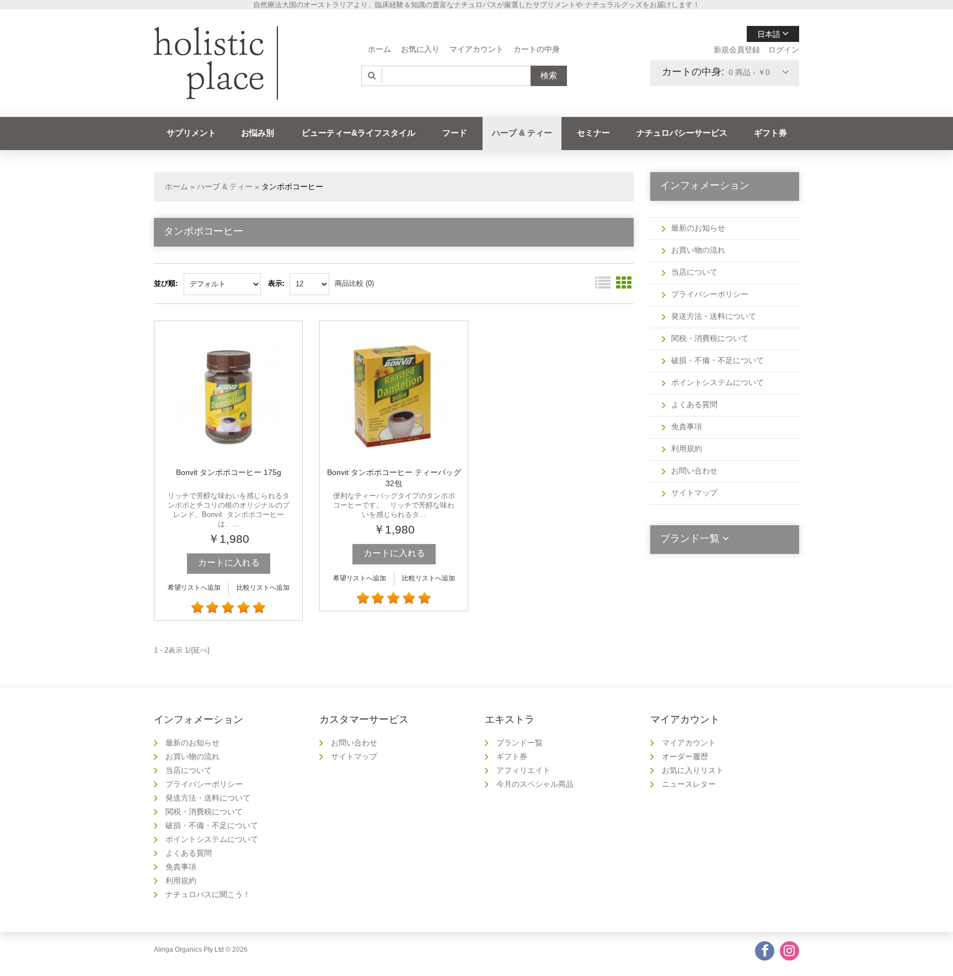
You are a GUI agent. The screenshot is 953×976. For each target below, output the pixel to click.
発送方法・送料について (713, 316)
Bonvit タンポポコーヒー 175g (228, 472)
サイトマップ (694, 492)
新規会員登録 (737, 49)
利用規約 (686, 448)
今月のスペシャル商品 (535, 784)
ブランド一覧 (519, 742)
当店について (694, 272)
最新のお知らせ (698, 227)
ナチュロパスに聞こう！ (207, 894)
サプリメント (191, 132)
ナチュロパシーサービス (681, 132)
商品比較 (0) (354, 283)
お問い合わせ (694, 470)
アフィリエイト (523, 770)
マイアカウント (476, 49)
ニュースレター (689, 784)
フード (454, 132)
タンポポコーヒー (292, 186)
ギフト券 (770, 132)
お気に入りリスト (693, 770)
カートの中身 (536, 49)
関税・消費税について (709, 338)
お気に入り (420, 49)
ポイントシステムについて (717, 382)
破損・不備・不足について (717, 360)
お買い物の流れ (698, 250)
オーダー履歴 (685, 756)
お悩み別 (257, 132)
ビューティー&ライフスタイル (358, 132)
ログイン (783, 49)
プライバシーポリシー (709, 294)
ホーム (379, 49)
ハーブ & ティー (522, 132)
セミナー (593, 132)
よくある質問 (694, 404)
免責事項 (686, 426)
